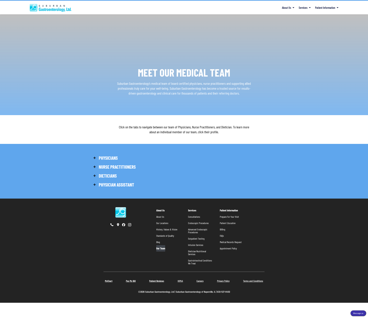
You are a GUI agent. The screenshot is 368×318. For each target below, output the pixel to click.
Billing (222, 229)
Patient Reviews (156, 280)
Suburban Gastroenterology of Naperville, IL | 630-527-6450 (203, 291)
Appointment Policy (228, 248)
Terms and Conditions (253, 280)
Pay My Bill (131, 280)
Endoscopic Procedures (198, 223)
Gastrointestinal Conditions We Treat (200, 262)
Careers (200, 280)
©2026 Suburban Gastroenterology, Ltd (156, 291)
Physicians (108, 158)
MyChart (108, 280)
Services (303, 7)
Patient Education (228, 223)
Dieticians (108, 175)
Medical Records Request (231, 242)
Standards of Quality (165, 235)
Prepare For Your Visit (229, 216)
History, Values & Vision (166, 229)
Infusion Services (195, 244)
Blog (158, 242)
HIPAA (180, 280)
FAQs (222, 235)
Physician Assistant (116, 184)
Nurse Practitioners (117, 167)
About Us (286, 7)
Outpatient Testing (196, 238)
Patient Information (325, 7)
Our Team (160, 248)
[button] (115, 157)
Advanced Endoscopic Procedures (198, 231)
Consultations (194, 216)
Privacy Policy (223, 280)
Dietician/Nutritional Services (197, 253)
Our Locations (162, 223)
